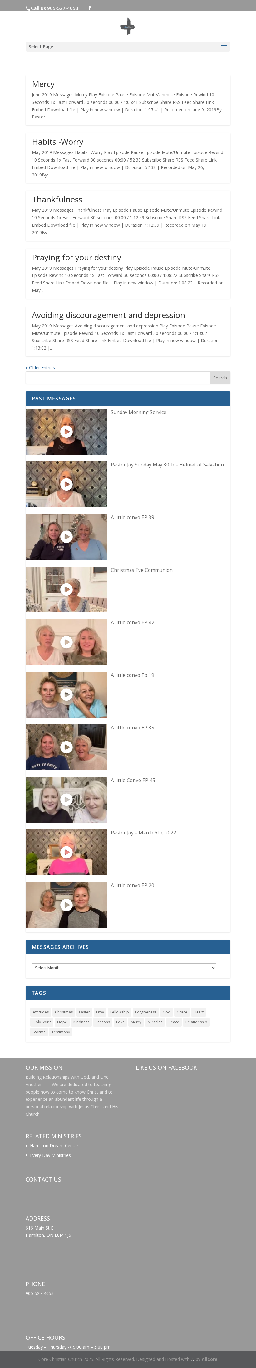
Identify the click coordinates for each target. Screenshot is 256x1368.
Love (120, 1022)
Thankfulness (57, 199)
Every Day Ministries (50, 1155)
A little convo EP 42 (132, 622)
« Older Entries (40, 367)
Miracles (155, 1022)
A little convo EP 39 (132, 517)
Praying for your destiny (76, 257)
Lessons (103, 1022)
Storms (39, 1032)
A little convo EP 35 (132, 727)
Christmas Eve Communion (142, 570)
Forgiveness (145, 1012)
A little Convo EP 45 (133, 780)
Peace (174, 1022)
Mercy (43, 83)
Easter (84, 1012)
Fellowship (119, 1012)
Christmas (64, 1012)
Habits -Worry (57, 141)
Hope (62, 1022)
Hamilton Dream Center (54, 1145)
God (166, 1012)
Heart (199, 1012)
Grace (182, 1012)
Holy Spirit (42, 1022)
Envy (100, 1012)
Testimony (61, 1032)
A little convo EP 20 (132, 885)
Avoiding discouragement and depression (108, 315)
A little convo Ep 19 (132, 675)
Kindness (81, 1022)
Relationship (196, 1022)
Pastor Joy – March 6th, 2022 (143, 832)
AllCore (210, 1359)
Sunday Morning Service (138, 412)
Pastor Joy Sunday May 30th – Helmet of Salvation (167, 465)
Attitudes (41, 1012)
